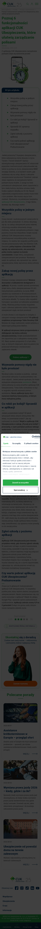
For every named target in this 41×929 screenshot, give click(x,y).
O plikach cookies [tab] (31, 443)
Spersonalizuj (19, 490)
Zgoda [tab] (5, 443)
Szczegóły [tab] (16, 443)
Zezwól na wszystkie (20, 482)
